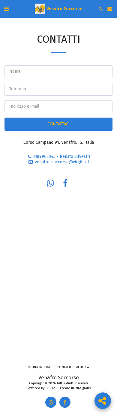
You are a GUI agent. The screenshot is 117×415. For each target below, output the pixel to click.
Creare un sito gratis (75, 388)
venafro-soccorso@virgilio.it (62, 161)
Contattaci (58, 124)
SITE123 (51, 388)
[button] (7, 8)
